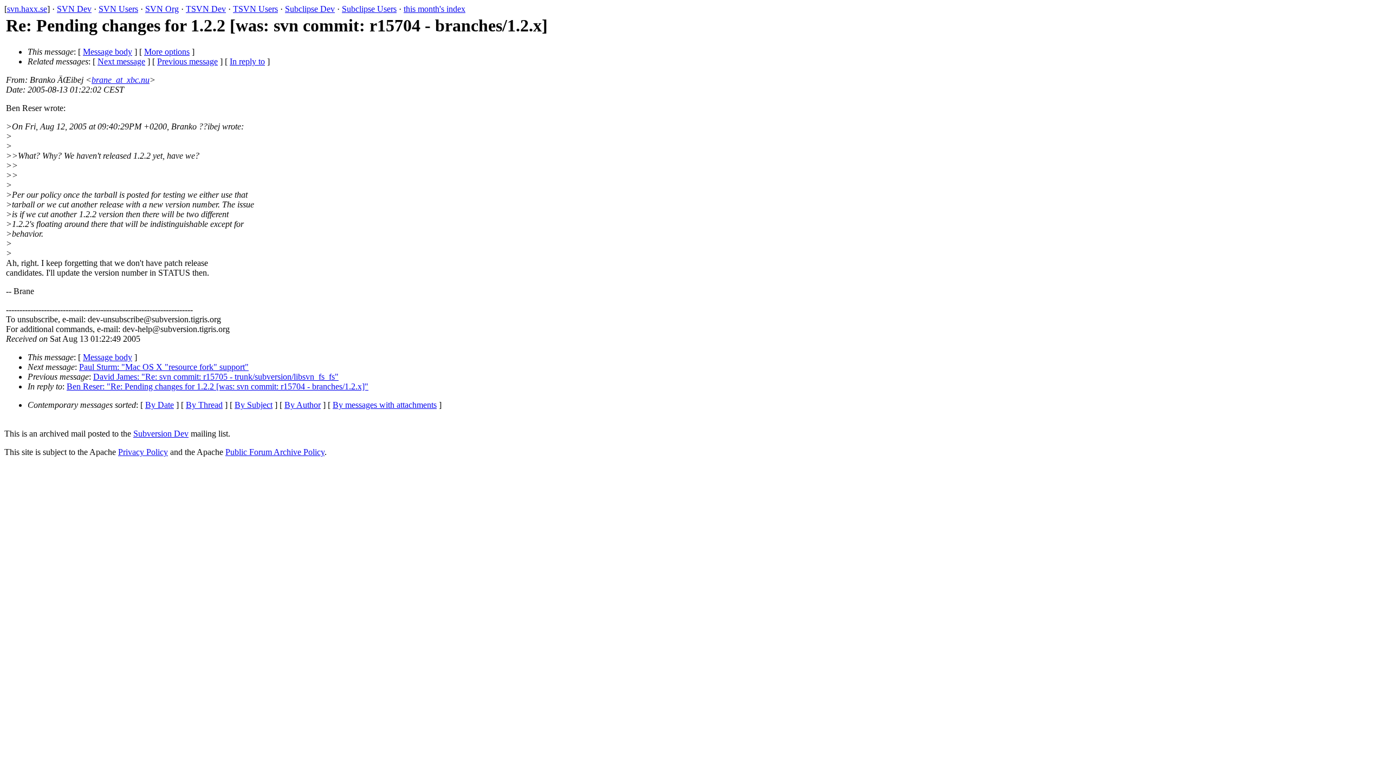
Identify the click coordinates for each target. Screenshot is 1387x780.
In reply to (247, 61)
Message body (107, 51)
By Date (159, 405)
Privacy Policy (143, 452)
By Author (302, 405)
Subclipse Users (369, 9)
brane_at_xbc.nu (121, 79)
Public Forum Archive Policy (275, 452)
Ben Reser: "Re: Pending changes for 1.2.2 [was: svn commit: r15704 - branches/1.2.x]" (217, 386)
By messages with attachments (385, 405)
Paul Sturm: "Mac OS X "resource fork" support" (164, 367)
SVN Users (118, 9)
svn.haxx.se (27, 9)
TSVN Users (255, 9)
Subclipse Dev (310, 9)
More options (167, 51)
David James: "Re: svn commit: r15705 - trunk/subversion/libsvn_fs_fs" (216, 376)
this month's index (434, 9)
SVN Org (162, 9)
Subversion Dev (161, 433)
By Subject (254, 405)
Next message (121, 61)
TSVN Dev (206, 9)
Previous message (187, 61)
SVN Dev (74, 9)
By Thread (204, 405)
